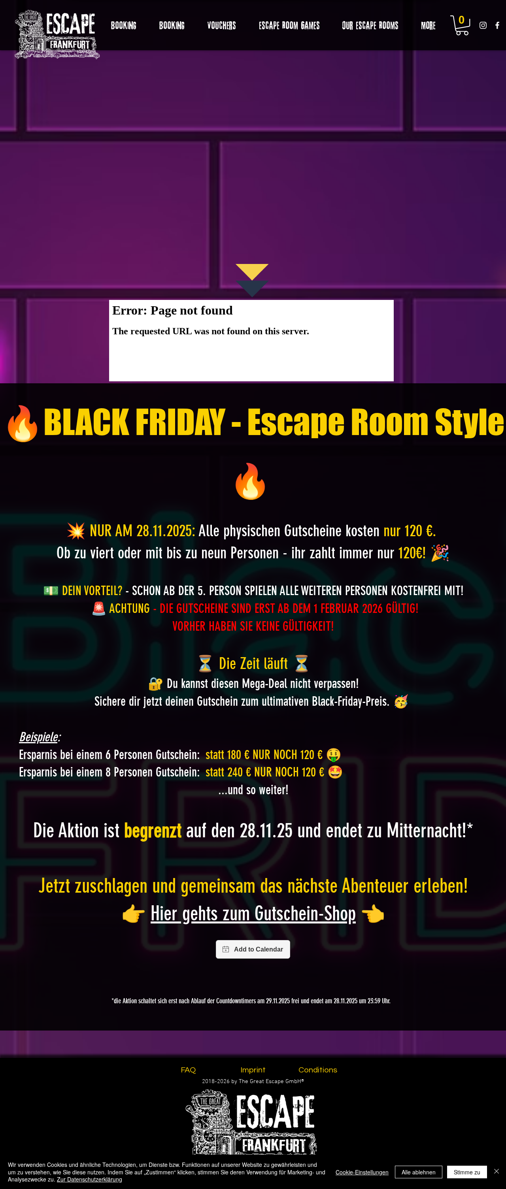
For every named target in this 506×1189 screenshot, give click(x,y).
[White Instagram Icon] (483, 25)
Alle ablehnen (419, 1172)
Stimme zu (467, 1172)
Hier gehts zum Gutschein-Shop (253, 913)
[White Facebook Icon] (497, 25)
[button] (462, 25)
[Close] (496, 1172)
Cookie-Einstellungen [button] (362, 1172)
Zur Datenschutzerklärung (89, 1179)
